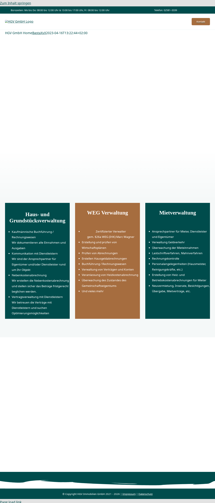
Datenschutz (145, 494)
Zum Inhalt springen (15, 3)
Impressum (129, 494)
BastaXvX (39, 33)
